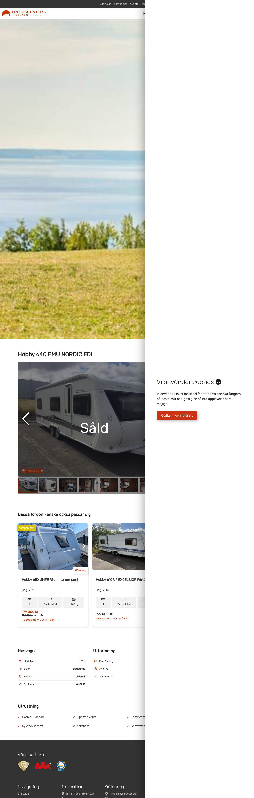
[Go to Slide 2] (48, 485)
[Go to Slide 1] (28, 485)
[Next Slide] (84, 546)
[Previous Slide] (26, 419)
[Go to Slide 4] (88, 485)
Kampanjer (120, 3)
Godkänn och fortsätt (177, 415)
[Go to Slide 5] (109, 485)
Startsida (105, 3)
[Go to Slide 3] (68, 485)
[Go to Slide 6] (129, 485)
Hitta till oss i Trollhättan (80, 793)
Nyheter (134, 3)
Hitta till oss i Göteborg (123, 793)
